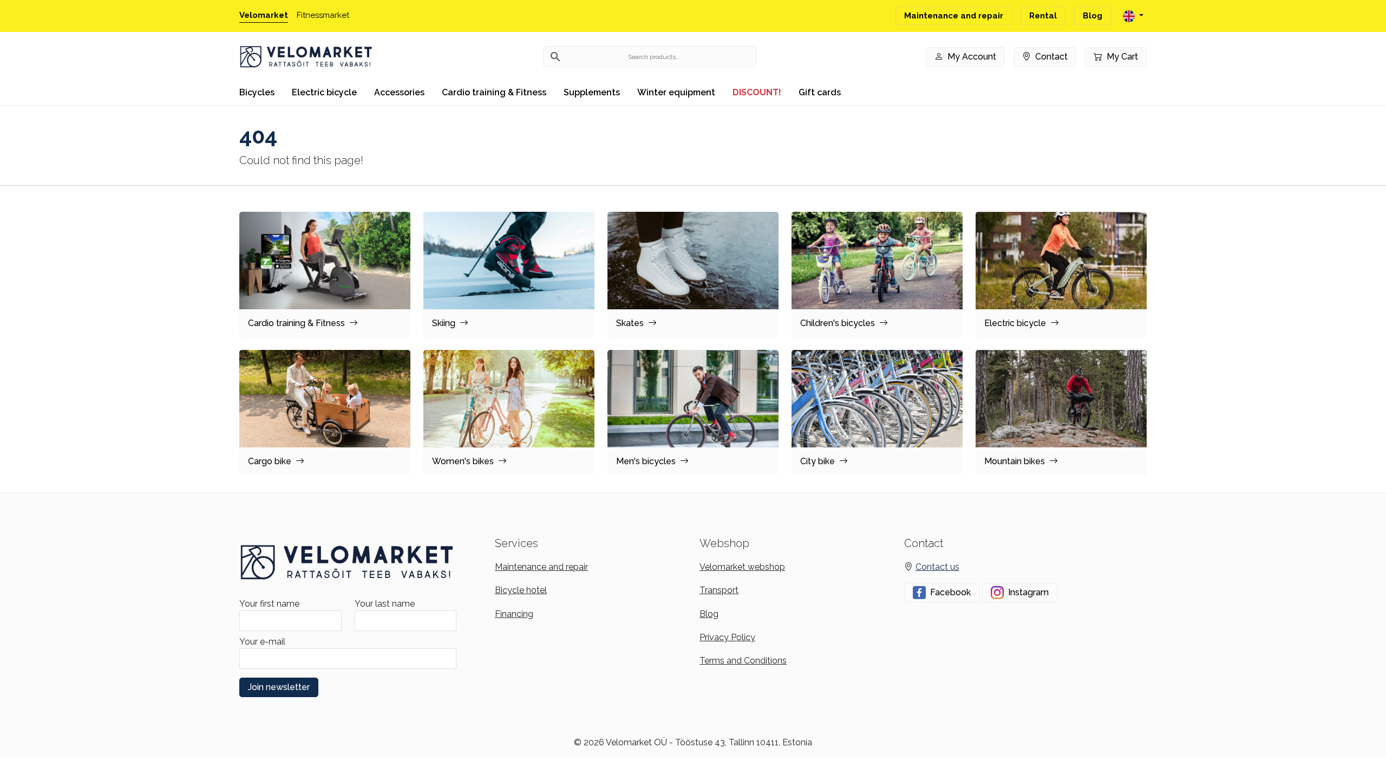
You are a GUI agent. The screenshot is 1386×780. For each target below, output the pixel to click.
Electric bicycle (324, 92)
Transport (718, 590)
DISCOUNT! (757, 92)
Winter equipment (676, 92)
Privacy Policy (727, 637)
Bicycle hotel (521, 590)
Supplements (592, 92)
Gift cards (820, 92)
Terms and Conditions (743, 660)
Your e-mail (262, 641)
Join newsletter (279, 687)
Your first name (269, 604)
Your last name (385, 604)
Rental (1043, 16)
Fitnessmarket (323, 15)
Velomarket (263, 15)
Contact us (937, 567)
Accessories (399, 92)
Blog (1092, 16)
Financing (514, 614)
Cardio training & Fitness (494, 92)
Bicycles (256, 92)
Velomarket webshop (742, 567)
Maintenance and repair (953, 16)
